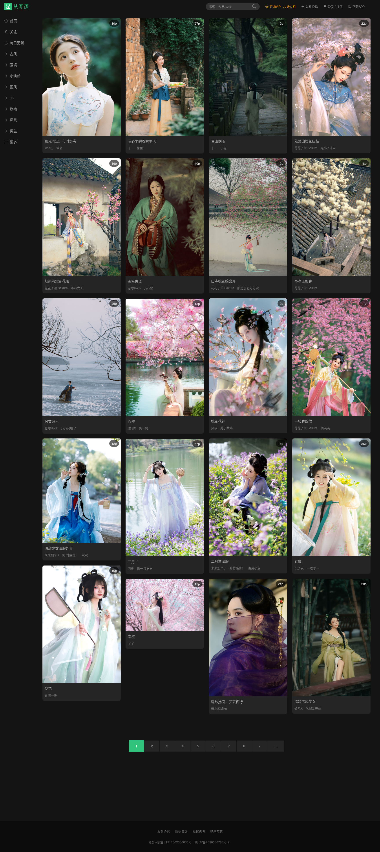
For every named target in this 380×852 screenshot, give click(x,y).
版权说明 (199, 831)
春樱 (131, 421)
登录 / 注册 (335, 6)
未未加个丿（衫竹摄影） (62, 555)
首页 (13, 20)
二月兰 (133, 561)
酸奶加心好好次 (248, 288)
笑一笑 (143, 428)
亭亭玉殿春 (303, 281)
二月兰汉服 (220, 561)
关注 (13, 31)
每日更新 (16, 42)
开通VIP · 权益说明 (282, 6)
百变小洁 (254, 568)
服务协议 (163, 831)
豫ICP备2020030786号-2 (212, 842)
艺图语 (21, 6)
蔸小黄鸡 (226, 428)
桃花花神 (218, 421)
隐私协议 (181, 831)
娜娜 (140, 148)
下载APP (358, 6)
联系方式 (216, 831)
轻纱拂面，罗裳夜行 (227, 701)
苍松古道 (135, 281)
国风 (13, 86)
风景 (13, 119)
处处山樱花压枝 (306, 141)
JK (11, 97)
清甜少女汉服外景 (59, 548)
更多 (13, 141)
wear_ (49, 148)
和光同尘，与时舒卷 (60, 141)
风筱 (214, 428)
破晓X (132, 428)
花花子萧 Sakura (306, 148)
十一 (131, 148)
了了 (131, 643)
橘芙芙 (325, 428)
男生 (13, 130)
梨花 (48, 688)
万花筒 (148, 288)
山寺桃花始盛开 (223, 281)
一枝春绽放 (303, 421)
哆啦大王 (77, 288)
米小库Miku (219, 708)
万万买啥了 (68, 428)
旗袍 (13, 108)
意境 (13, 64)
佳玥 (59, 148)
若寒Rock (134, 288)
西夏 (131, 568)
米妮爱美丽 (313, 708)
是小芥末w (328, 148)
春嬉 (297, 561)
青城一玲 (51, 695)
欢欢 (85, 555)
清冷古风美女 (305, 701)
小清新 (14, 75)
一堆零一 (313, 568)
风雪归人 (52, 421)
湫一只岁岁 (144, 568)
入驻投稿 (311, 6)
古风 (13, 53)
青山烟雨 (218, 141)
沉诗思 (299, 568)
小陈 (223, 148)
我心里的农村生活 (142, 141)
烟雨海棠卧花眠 (57, 281)
